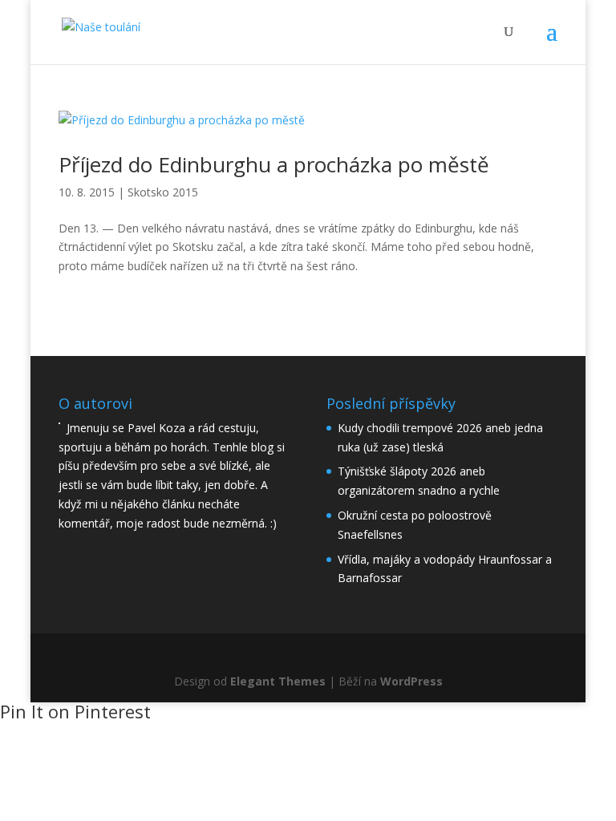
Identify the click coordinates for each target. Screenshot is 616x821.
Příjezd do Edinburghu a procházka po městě (274, 164)
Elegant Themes (278, 681)
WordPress (411, 681)
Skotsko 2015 (163, 192)
